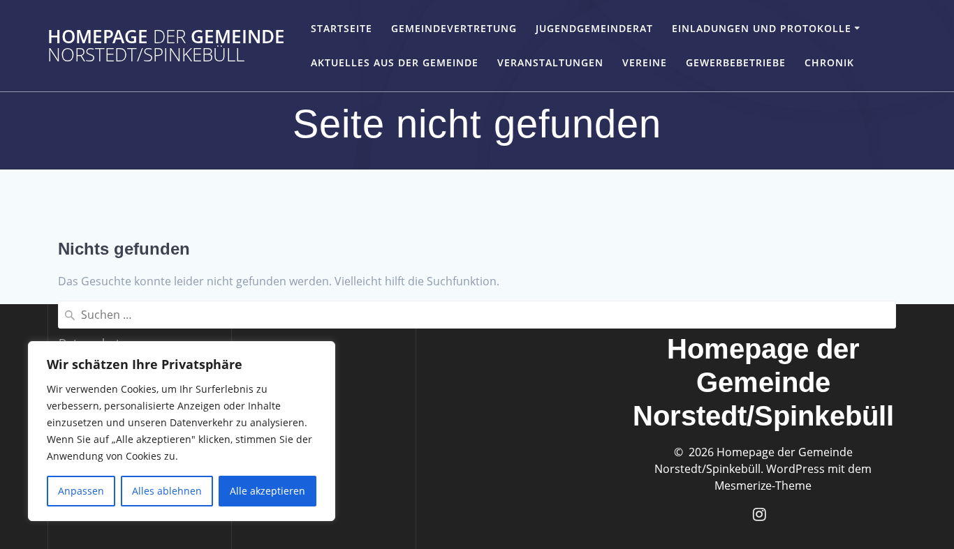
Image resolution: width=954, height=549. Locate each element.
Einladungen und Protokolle (761, 28)
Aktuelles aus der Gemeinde (394, 62)
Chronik (829, 62)
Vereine (644, 62)
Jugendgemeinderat (594, 28)
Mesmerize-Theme (763, 485)
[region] (181, 431)
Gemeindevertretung (454, 28)
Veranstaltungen (550, 62)
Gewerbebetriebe (736, 62)
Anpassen (81, 490)
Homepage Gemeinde (166, 45)
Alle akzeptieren (267, 490)
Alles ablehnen (167, 490)
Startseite (341, 28)
